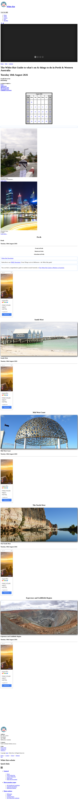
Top (2, 757)
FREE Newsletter (16, 262)
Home (5, 15)
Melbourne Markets (11, 788)
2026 (7, 753)
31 (31, 102)
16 (28, 116)
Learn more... (4, 180)
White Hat (11, 7)
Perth (6, 63)
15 (50, 111)
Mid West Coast (5, 87)
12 (39, 111)
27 (42, 121)
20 (42, 116)
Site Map (6, 20)
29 (50, 121)
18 (35, 116)
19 (39, 116)
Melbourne (9, 794)
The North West (5, 89)
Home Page (3, 747)
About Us (3, 750)
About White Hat (11, 775)
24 (31, 121)
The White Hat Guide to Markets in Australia (51, 267)
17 (31, 116)
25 (35, 121)
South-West (4, 86)
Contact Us (3, 749)
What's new (9, 778)
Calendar (11, 63)
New (5, 19)
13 (42, 111)
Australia (9, 795)
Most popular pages (10, 782)
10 (31, 111)
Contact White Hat (11, 776)
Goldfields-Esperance (6, 90)
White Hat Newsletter (7, 258)
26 (39, 121)
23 (28, 121)
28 (46, 121)
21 (46, 116)
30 (28, 102)
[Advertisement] (39, 707)
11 (35, 111)
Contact (5, 18)
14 (46, 111)
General (6, 771)
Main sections (8, 791)
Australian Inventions (12, 786)
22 (50, 116)
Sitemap (18, 755)
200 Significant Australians (13, 785)
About (5, 16)
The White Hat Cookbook (13, 798)
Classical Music (10, 796)
